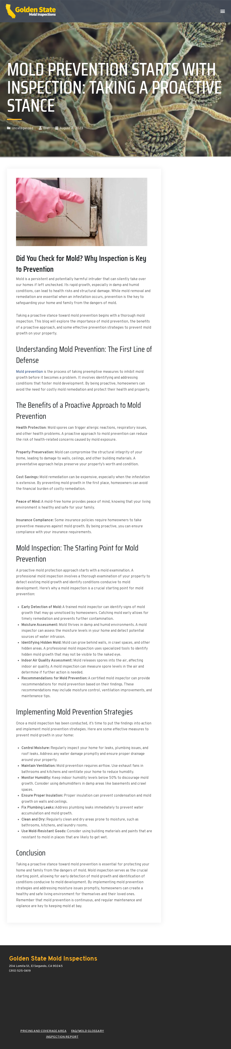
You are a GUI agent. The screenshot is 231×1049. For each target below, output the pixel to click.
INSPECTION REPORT (62, 1037)
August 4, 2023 (71, 128)
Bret (46, 128)
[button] (222, 11)
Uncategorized (22, 128)
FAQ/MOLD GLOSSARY (87, 1031)
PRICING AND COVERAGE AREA (43, 1031)
